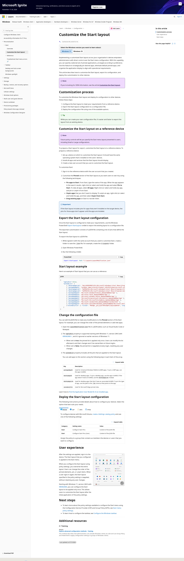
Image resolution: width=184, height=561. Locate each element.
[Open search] (174, 16)
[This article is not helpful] (175, 43)
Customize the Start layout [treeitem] (16, 52)
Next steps (160, 37)
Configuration (78, 28)
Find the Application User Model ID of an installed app (88, 392)
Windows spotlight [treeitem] (11, 74)
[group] (92, 294)
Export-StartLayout (74, 225)
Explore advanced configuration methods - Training (76, 531)
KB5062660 (67, 336)
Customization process (164, 32)
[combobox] (15, 30)
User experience (162, 34)
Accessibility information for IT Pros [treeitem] (15, 38)
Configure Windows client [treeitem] (12, 35)
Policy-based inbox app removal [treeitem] (14, 109)
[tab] (63, 409)
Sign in (179, 16)
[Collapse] (28, 26)
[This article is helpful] (172, 43)
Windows (68, 28)
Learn (61, 28)
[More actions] (123, 28)
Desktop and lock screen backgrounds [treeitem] (13, 69)
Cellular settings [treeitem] (9, 92)
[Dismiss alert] (180, 3)
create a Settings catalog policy (103, 414)
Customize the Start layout (109, 85)
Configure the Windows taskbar (105, 513)
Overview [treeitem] (10, 48)
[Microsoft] (3, 16)
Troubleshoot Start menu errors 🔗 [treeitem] (17, 60)
